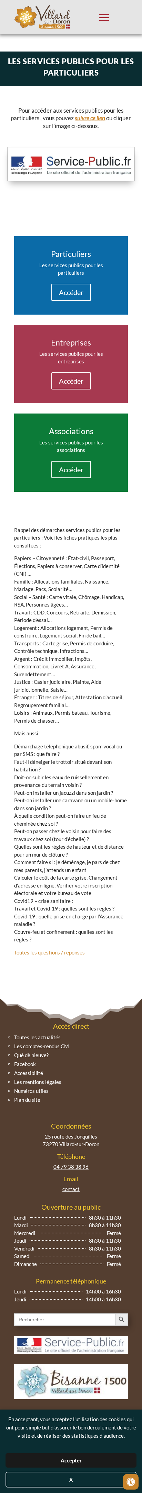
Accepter (71, 1460)
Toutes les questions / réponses (49, 952)
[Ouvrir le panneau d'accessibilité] (131, 1482)
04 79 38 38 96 (71, 1167)
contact (71, 1189)
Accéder (71, 292)
